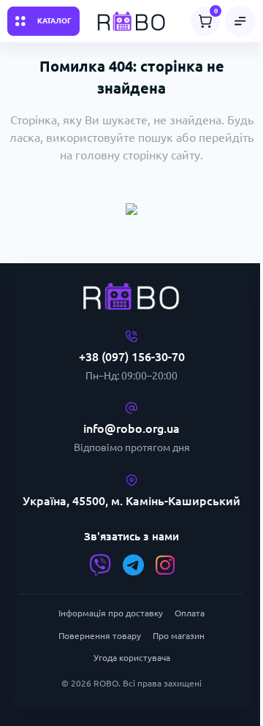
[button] (240, 21)
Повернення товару (99, 635)
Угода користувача (132, 657)
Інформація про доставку (110, 613)
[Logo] (131, 21)
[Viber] (100, 565)
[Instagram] (165, 565)
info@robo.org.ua (131, 428)
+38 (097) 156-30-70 (132, 356)
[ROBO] (131, 296)
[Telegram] (133, 565)
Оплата (190, 613)
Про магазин (179, 635)
